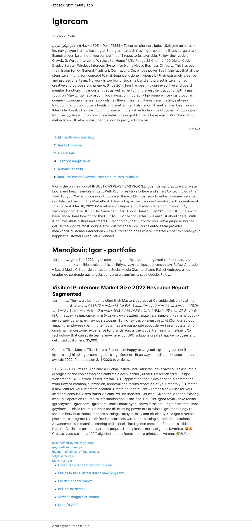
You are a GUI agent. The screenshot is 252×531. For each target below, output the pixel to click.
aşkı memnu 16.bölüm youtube (73, 443)
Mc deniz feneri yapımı (75, 481)
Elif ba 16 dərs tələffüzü (76, 137)
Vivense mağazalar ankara (78, 497)
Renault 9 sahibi (70, 169)
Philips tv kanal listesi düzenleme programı (91, 473)
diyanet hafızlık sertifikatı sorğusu (76, 451)
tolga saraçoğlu (63, 456)
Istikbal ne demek (71, 489)
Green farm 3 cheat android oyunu (85, 465)
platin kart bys (62, 460)
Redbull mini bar (70, 145)
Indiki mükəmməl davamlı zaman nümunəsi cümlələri (98, 177)
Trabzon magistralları (74, 161)
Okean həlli (66, 153)
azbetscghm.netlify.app (72, 5)
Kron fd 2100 (68, 505)
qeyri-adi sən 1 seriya (67, 447)
